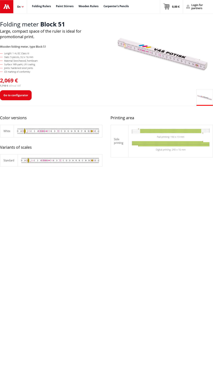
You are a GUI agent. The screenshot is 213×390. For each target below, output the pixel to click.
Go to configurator (15, 95)
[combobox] (17, 6)
